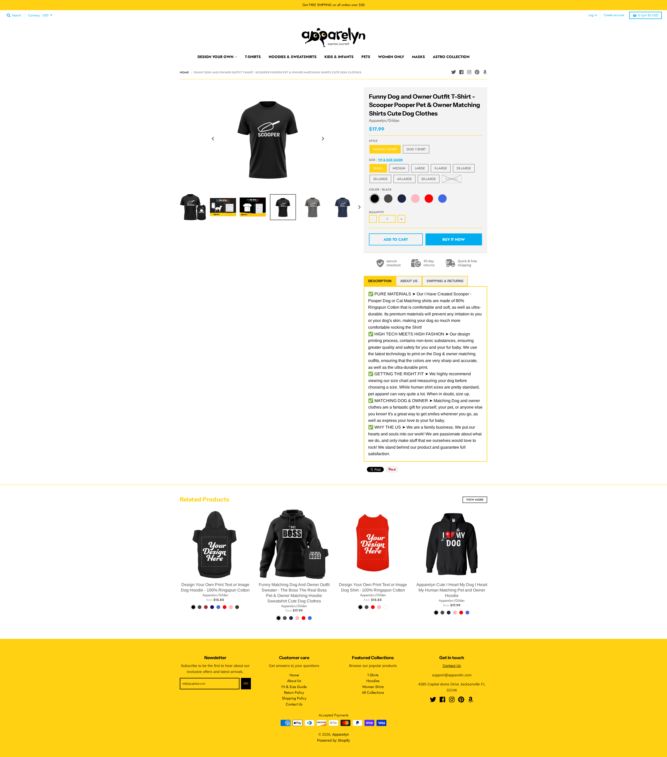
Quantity (376, 212)
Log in (593, 15)
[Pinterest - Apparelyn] (477, 72)
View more (475, 500)
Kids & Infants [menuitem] (339, 56)
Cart (648, 15)
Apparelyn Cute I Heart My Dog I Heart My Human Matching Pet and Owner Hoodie (451, 590)
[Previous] (213, 138)
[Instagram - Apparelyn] (469, 72)
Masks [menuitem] (418, 56)
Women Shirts (373, 686)
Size (386, 160)
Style (373, 141)
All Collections (373, 692)
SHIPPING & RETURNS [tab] (445, 281)
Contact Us (294, 704)
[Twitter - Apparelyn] (453, 72)
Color (380, 189)
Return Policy (294, 692)
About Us (294, 680)
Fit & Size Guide (390, 160)
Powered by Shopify (333, 740)
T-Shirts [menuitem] (253, 56)
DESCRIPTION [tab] (379, 281)
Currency (34, 15)
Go (246, 683)
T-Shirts (373, 675)
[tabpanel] (425, 374)
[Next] (322, 138)
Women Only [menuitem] (391, 56)
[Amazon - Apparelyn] (485, 72)
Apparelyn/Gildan (384, 120)
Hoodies (373, 680)
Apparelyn (340, 734)
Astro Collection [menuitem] (451, 56)
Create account (614, 15)
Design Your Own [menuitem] (215, 56)
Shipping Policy (294, 698)
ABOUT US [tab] (409, 281)
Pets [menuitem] (365, 56)
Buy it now (453, 239)
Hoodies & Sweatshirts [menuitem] (293, 56)
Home (184, 72)
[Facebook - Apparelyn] (461, 72)
